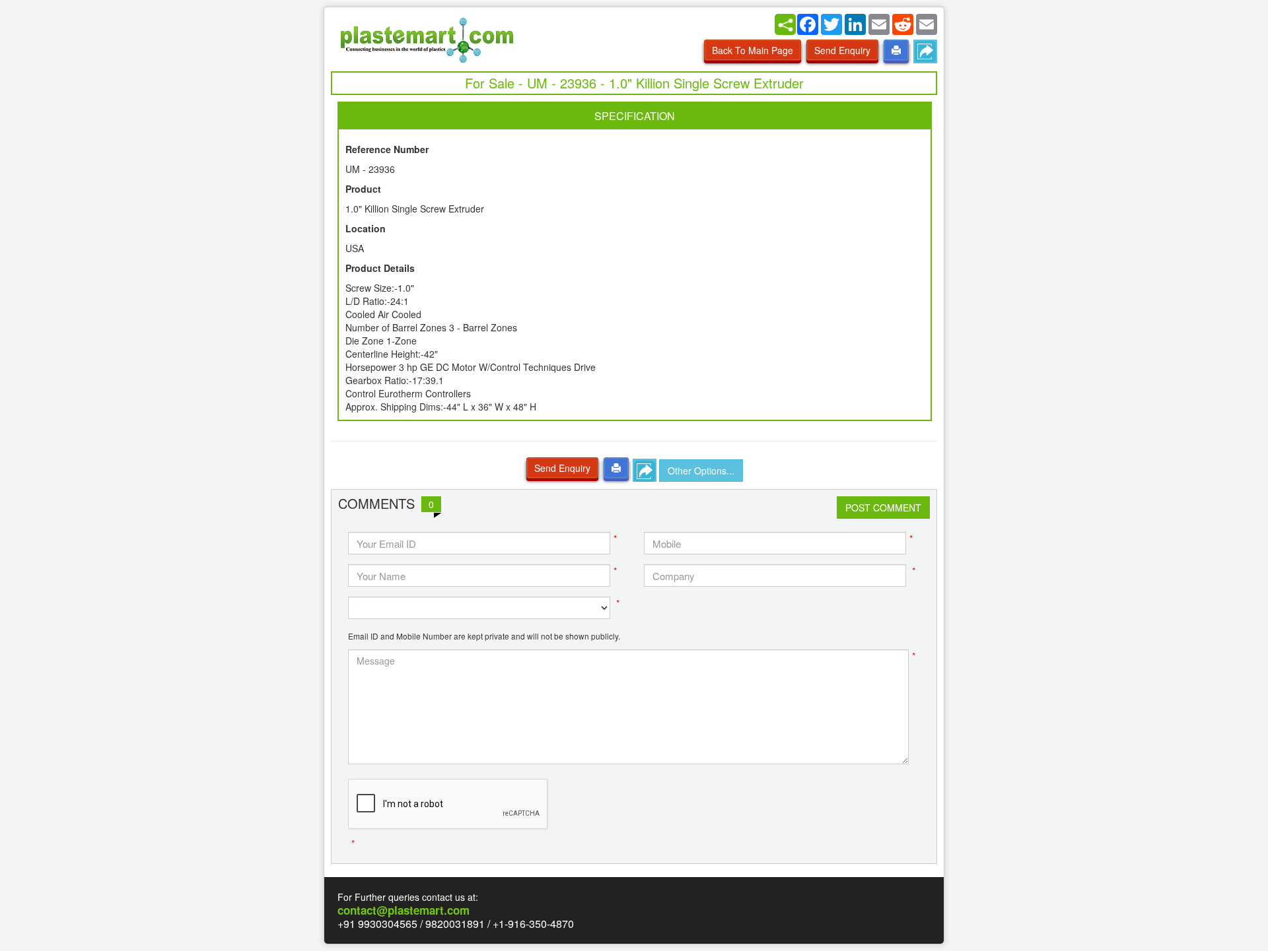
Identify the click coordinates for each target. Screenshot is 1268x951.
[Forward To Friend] (925, 51)
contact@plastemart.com (403, 910)
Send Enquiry (842, 50)
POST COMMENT (883, 507)
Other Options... (701, 470)
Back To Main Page (752, 50)
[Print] (896, 50)
